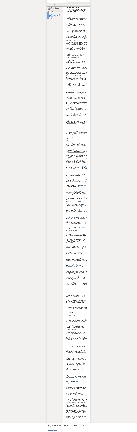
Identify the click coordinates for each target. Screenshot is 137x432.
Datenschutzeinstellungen (65, 428)
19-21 (81, 328)
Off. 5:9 (80, 191)
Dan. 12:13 (69, 266)
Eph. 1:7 (81, 11)
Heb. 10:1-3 (77, 23)
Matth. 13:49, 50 (78, 186)
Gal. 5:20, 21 (70, 297)
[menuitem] (89, 2)
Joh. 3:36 (85, 166)
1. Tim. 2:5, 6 (69, 283)
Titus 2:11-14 (67, 401)
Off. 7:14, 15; (84, 227)
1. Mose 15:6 (68, 246)
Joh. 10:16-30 (73, 101)
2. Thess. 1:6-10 (72, 416)
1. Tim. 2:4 (85, 205)
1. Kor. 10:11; (83, 276)
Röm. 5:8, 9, (79, 369)
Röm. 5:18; (78, 166)
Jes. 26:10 (83, 186)
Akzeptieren (50, 430)
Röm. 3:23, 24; (79, 214)
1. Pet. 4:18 (85, 198)
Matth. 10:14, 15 (78, 123)
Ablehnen (54, 430)
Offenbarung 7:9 (74, 217)
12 (67, 36)
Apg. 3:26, (79, 328)
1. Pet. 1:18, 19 (73, 56)
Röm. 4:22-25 (79, 253)
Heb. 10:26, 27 (77, 381)
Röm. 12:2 (75, 340)
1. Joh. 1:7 (67, 228)
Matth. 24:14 (67, 277)
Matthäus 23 (80, 104)
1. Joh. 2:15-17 (81, 304)
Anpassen (57, 430)
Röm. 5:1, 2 (70, 355)
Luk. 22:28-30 (71, 95)
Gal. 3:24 (84, 25)
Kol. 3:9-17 (70, 312)
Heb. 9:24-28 (83, 46)
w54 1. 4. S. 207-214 (50, 5)
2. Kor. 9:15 (82, 214)
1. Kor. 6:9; (67, 297)
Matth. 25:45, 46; (81, 166)
